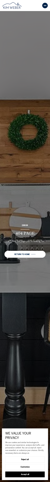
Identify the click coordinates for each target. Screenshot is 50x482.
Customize (25, 467)
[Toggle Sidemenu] (45, 5)
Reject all (25, 459)
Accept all (25, 474)
